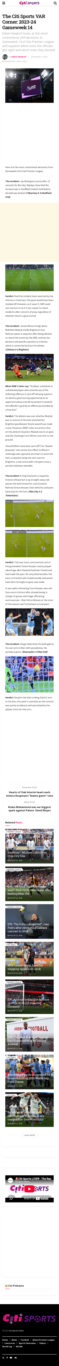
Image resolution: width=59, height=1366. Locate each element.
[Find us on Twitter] (3, 1357)
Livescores (10, 1343)
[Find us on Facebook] (7, 1357)
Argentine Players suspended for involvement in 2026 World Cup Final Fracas (29, 1078)
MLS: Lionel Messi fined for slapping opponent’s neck (25, 967)
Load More (29, 1135)
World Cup (7, 1346)
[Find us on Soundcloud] (15, 1357)
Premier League (14, 832)
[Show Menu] (3, 3)
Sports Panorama (27, 1343)
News (14, 1340)
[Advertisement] (29, 134)
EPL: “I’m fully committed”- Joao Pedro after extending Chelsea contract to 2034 (28, 927)
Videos (42, 1343)
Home (5, 1340)
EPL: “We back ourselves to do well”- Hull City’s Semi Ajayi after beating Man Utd (29, 890)
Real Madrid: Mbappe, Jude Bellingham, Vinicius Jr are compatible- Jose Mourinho (26, 1115)
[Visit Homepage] (29, 3)
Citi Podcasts (16, 1285)
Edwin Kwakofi (18, 56)
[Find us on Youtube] (11, 1357)
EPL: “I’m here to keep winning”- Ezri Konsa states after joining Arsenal (28, 1040)
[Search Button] (55, 3)
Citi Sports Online (16, 1330)
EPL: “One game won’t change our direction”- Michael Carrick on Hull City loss (29, 852)
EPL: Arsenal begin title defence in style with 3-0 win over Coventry (28, 1003)
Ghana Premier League (44, 1340)
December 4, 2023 (39, 56)
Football (11, 944)
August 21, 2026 (15, 1011)
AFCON (19, 1346)
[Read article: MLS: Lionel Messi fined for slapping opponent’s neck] (29, 959)
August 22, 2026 (15, 860)
